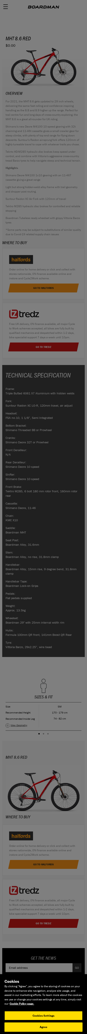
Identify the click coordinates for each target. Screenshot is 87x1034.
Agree (44, 1027)
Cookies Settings (43, 1016)
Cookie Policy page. (22, 1004)
